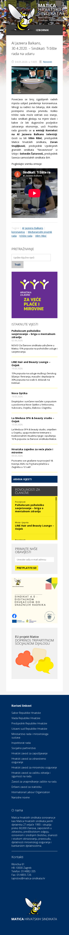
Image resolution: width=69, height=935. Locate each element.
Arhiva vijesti (22, 479)
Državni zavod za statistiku (27, 787)
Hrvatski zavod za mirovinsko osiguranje (34, 767)
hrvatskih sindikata (50, 13)
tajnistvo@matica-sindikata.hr (28, 878)
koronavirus (18, 232)
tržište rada (25, 235)
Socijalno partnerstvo (24, 748)
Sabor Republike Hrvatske (26, 712)
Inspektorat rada (21, 742)
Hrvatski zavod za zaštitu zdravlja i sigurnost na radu (31, 774)
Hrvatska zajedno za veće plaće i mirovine (32, 451)
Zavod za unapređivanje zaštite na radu (34, 781)
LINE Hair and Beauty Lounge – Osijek (31, 363)
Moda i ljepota (21, 522)
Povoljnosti (20, 501)
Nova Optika (19, 393)
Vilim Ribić (41, 235)
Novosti (47, 61)
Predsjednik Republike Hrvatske (29, 723)
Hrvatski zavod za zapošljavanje (30, 753)
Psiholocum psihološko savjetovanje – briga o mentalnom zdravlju (33, 334)
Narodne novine (21, 797)
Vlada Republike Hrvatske (26, 718)
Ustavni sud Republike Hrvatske (29, 728)
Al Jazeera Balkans (32, 228)
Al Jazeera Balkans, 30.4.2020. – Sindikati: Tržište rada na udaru (34, 48)
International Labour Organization (31, 792)
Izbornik (42, 30)
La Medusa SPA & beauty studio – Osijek (33, 419)
